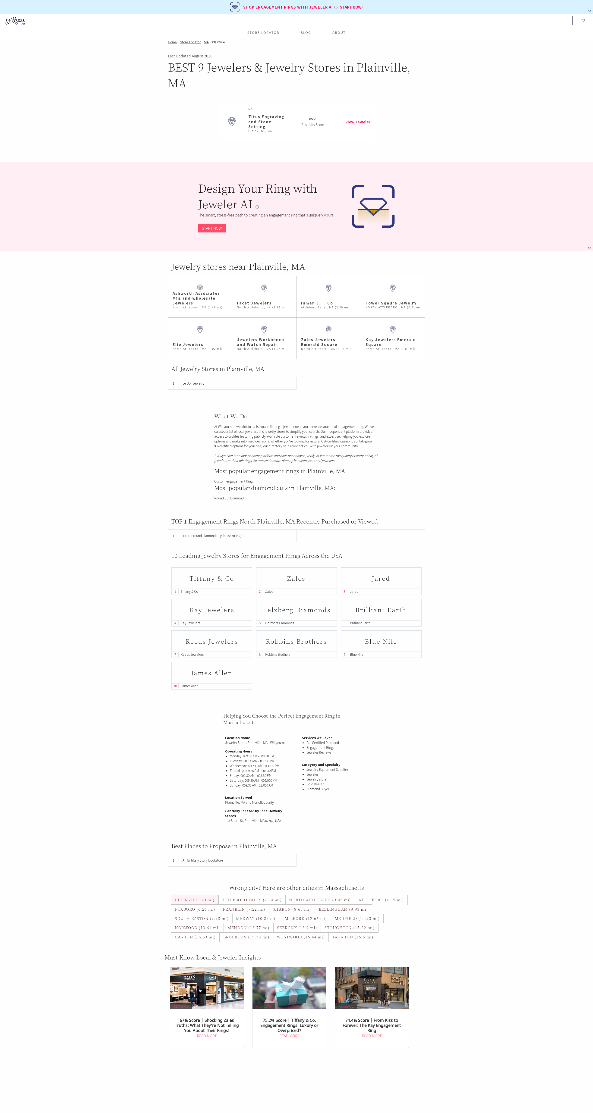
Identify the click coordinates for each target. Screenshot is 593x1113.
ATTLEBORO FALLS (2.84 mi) (252, 900)
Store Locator (263, 32)
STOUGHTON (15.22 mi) (350, 927)
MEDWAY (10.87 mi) (256, 918)
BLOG (306, 32)
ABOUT (339, 32)
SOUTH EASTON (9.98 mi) (202, 918)
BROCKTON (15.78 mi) (246, 937)
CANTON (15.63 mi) (195, 937)
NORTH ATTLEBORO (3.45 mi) (320, 900)
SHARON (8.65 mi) (292, 909)
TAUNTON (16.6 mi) (353, 937)
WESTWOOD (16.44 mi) (301, 937)
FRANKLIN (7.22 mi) (244, 909)
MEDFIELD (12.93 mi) (357, 918)
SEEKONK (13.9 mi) (297, 927)
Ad (589, 248)
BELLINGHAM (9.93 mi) (343, 909)
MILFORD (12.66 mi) (306, 918)
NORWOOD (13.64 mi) (197, 927)
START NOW (212, 228)
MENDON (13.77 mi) (248, 927)
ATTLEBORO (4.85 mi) (381, 900)
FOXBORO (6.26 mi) (195, 909)
